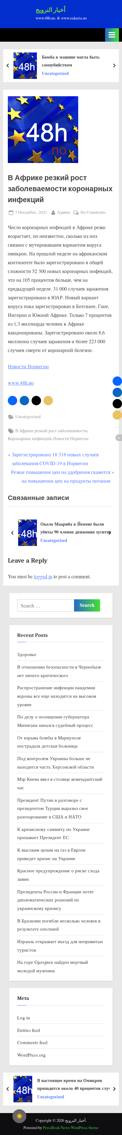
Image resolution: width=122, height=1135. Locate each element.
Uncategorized (28, 416)
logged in (43, 576)
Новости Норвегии (28, 366)
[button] (12, 400)
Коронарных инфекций (29, 438)
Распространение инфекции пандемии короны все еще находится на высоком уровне (56, 695)
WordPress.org (31, 1055)
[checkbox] (19, 1116)
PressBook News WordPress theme (71, 1127)
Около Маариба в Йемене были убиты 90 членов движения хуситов (75, 528)
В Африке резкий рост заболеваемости (51, 431)
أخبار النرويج (50, 10)
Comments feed (32, 1042)
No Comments (92, 212)
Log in (23, 1017)
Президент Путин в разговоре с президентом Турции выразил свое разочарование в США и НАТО (52, 808)
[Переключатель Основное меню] (112, 35)
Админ (63, 212)
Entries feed (28, 1030)
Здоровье (26, 654)
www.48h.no (21, 382)
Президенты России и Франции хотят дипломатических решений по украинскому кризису (55, 899)
